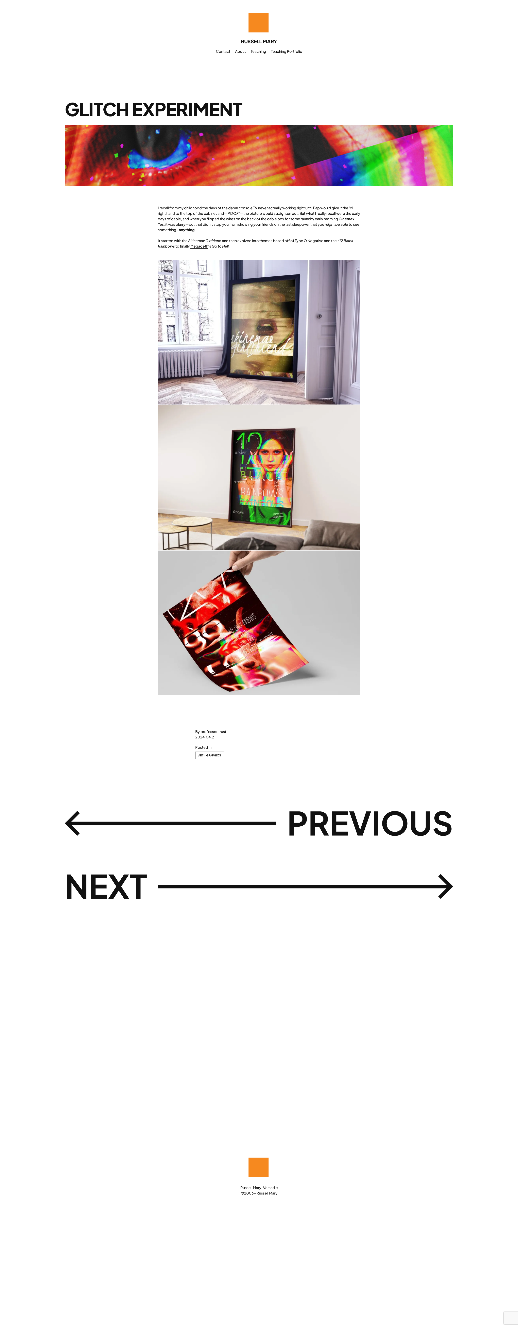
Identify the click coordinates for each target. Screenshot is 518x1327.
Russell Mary (259, 41)
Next (106, 885)
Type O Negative (309, 240)
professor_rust (213, 731)
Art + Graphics (209, 755)
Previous (370, 822)
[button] (259, 332)
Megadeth (199, 246)
